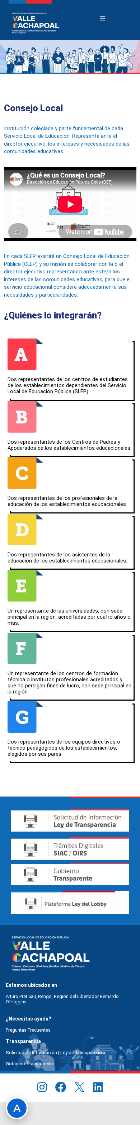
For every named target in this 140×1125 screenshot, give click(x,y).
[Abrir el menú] (102, 18)
